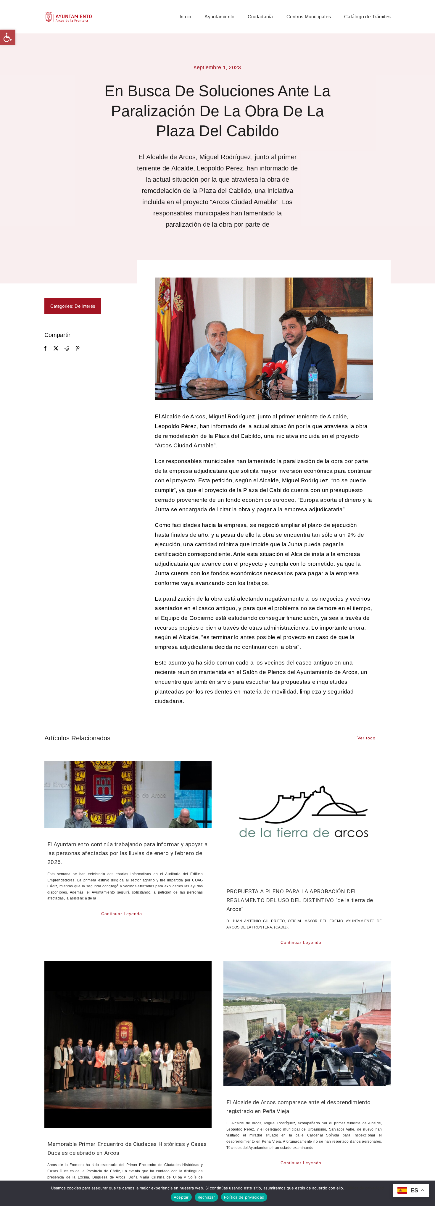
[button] (7, 37)
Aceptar (181, 1197)
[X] (56, 348)
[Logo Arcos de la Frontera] (68, 14)
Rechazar (206, 1197)
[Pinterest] (77, 348)
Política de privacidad (364, 1188)
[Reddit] (67, 348)
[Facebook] (45, 348)
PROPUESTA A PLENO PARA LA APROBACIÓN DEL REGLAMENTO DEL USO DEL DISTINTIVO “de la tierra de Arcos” (299, 900)
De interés (85, 306)
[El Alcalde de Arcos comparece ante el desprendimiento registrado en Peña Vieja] (307, 1023)
